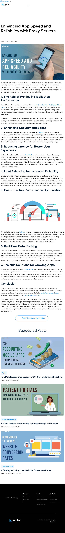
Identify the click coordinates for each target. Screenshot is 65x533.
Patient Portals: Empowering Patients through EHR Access (29, 423)
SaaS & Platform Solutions (9, 419)
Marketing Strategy (7, 466)
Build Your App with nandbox (33, 318)
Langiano (41, 132)
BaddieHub (28, 155)
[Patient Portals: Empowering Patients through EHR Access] (32, 400)
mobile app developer (32, 295)
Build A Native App (12, 498)
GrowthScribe (28, 269)
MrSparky (22, 232)
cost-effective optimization (50, 293)
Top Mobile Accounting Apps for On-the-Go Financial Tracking (31, 377)
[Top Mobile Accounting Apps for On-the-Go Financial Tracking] (32, 353)
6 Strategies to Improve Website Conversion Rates (26, 470)
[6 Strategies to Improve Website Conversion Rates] (32, 446)
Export (4, 373)
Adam (2, 380)
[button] (28, 5)
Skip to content (4, 1)
